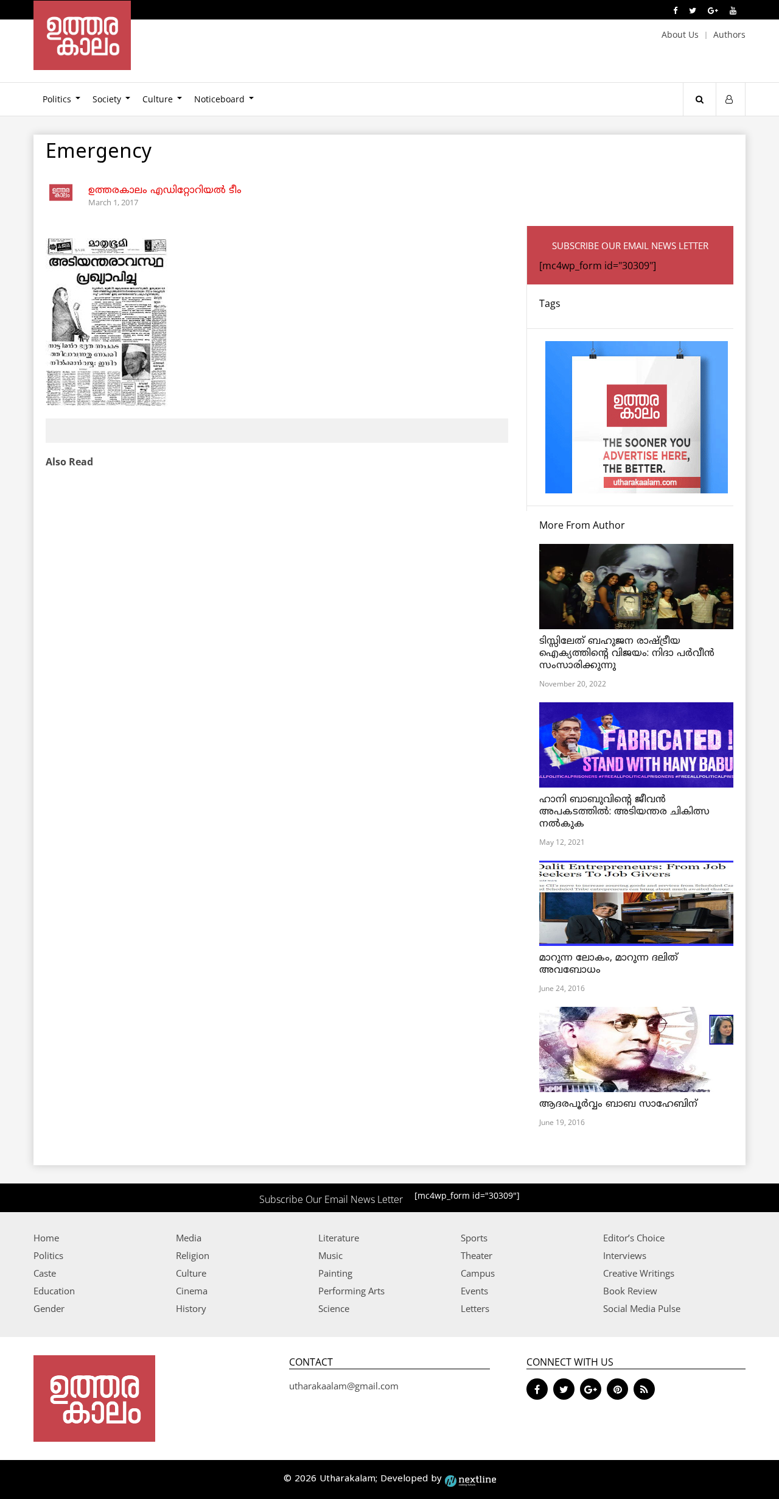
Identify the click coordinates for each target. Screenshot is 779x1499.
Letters (475, 1308)
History (191, 1308)
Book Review (630, 1291)
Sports (474, 1238)
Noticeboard (219, 99)
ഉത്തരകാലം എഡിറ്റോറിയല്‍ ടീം (165, 191)
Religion (192, 1255)
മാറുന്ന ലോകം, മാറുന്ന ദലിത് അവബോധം (608, 964)
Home (46, 1238)
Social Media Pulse (641, 1308)
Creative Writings (638, 1273)
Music (330, 1255)
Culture (157, 99)
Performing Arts (351, 1291)
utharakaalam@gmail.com (344, 1386)
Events (474, 1291)
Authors (729, 34)
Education (54, 1291)
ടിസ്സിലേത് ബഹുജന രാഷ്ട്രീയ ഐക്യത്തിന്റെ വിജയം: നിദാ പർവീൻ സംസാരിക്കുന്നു (626, 653)
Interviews (624, 1255)
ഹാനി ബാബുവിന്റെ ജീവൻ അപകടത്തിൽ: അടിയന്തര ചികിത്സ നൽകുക (624, 812)
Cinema (192, 1291)
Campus (478, 1273)
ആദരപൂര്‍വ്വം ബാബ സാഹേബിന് (618, 1104)
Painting (335, 1273)
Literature (338, 1238)
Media (188, 1238)
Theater (476, 1255)
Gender (49, 1308)
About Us (680, 34)
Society (107, 99)
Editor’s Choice (634, 1238)
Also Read (69, 461)
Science (333, 1308)
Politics (57, 99)
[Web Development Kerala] (470, 1479)
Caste (44, 1273)
